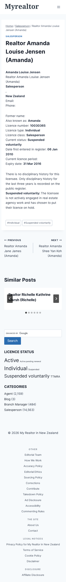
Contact (33, 530)
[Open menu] (58, 7)
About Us (33, 525)
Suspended (33, 369)
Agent (8, 393)
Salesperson (14, 36)
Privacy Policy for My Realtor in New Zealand (33, 544)
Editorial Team (33, 454)
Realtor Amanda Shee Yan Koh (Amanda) (50, 248)
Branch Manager (15, 404)
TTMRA (55, 376)
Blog (7, 399)
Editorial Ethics (33, 471)
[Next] (56, 298)
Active (11, 360)
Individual (13, 222)
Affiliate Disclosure (33, 575)
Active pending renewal (30, 361)
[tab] (26, 313)
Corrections (33, 483)
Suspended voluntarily (37, 222)
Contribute (33, 488)
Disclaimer (33, 561)
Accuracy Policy (33, 466)
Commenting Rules (33, 511)
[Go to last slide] (10, 298)
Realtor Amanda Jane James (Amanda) (15, 248)
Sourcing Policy (33, 477)
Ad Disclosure (33, 500)
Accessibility (33, 505)
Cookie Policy (33, 555)
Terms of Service (33, 550)
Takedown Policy (33, 494)
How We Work (33, 460)
